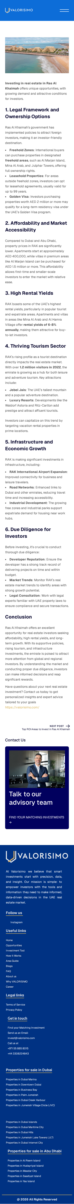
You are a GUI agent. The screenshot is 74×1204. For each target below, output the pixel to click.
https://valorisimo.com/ (22, 707)
